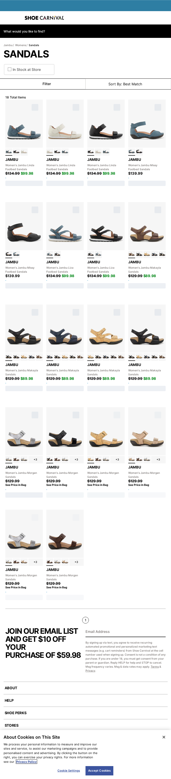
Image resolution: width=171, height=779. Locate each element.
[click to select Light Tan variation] (131, 459)
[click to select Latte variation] (23, 152)
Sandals (34, 45)
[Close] (164, 737)
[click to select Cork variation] (90, 459)
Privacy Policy (26, 761)
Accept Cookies (99, 770)
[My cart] (165, 18)
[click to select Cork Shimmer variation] (146, 254)
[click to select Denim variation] (8, 152)
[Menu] (7, 18)
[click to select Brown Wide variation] (131, 254)
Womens (20, 45)
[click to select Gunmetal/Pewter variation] (23, 459)
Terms (155, 666)
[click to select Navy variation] (154, 254)
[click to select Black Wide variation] (162, 254)
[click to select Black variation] (16, 152)
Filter (47, 84)
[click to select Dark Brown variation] (16, 459)
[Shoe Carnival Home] (44, 18)
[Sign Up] (160, 632)
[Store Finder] (17, 18)
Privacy (90, 670)
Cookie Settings (68, 770)
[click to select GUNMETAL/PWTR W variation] (8, 459)
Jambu (8, 45)
